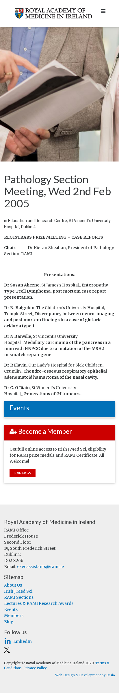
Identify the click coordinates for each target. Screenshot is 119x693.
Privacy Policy (35, 668)
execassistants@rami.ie (40, 566)
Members (13, 615)
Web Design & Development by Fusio (85, 675)
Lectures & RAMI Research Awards (38, 603)
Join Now (22, 473)
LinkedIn (22, 641)
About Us (13, 585)
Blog (9, 621)
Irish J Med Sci (18, 591)
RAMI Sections (19, 597)
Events (11, 609)
